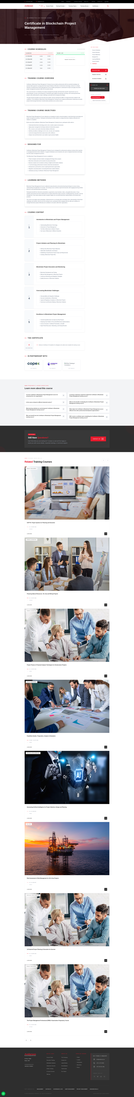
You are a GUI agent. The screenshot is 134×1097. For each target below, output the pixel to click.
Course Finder (49, 6)
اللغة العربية (106, 1)
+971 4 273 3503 (100, 1063)
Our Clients (63, 1071)
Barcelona (79, 1064)
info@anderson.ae (41, 1)
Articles (93, 1)
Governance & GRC (58, 1089)
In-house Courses (51, 1071)
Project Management (33, 34)
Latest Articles (64, 1063)
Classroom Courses (51, 1065)
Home (62, 1)
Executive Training (51, 1060)
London (78, 1059)
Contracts (48, 1089)
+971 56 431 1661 (29, 1)
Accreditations (64, 1065)
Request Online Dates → (70, 59)
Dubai (78, 1057)
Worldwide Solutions (51, 1063)
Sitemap (48, 1074)
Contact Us (99, 1)
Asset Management (70, 1089)
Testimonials (64, 1068)
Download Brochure (99, 88)
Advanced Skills (94, 1089)
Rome (78, 1067)
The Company (64, 1057)
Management (40, 1089)
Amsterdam (79, 1062)
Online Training (50, 1068)
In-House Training (78, 1)
